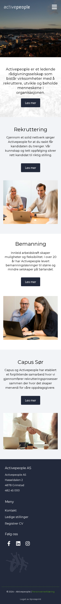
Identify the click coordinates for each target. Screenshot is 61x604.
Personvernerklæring (43, 591)
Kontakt (11, 510)
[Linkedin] (18, 543)
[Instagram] (28, 543)
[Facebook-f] (9, 543)
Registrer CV (14, 523)
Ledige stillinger (16, 517)
